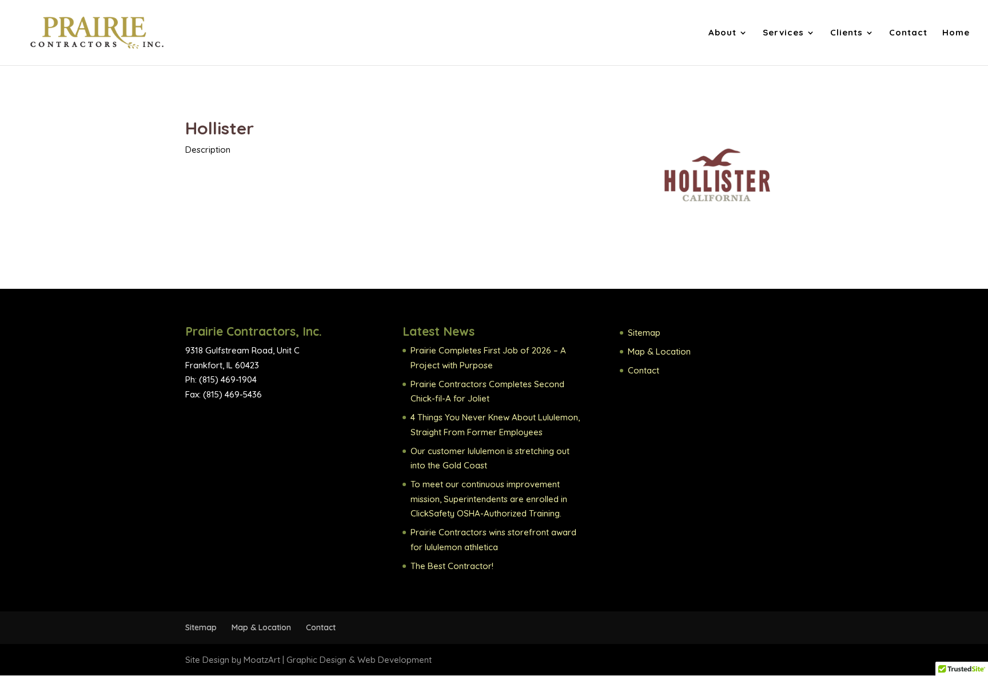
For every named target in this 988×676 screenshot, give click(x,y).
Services (783, 33)
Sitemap (644, 332)
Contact (908, 33)
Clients (846, 33)
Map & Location (659, 351)
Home (956, 33)
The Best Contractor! (452, 565)
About (722, 33)
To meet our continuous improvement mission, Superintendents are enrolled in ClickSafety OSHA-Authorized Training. (489, 499)
